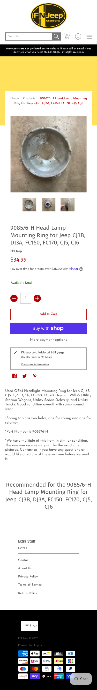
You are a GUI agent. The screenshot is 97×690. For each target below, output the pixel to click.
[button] (66, 36)
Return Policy (27, 593)
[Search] (56, 36)
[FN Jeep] (48, 15)
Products (29, 98)
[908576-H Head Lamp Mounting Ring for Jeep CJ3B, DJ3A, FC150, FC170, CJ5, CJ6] (29, 205)
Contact (23, 560)
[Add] (37, 298)
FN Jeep (16, 251)
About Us (25, 568)
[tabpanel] (48, 426)
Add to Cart (48, 314)
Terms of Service (30, 585)
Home (14, 98)
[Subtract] (14, 298)
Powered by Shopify (30, 645)
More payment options (48, 340)
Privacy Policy (28, 576)
